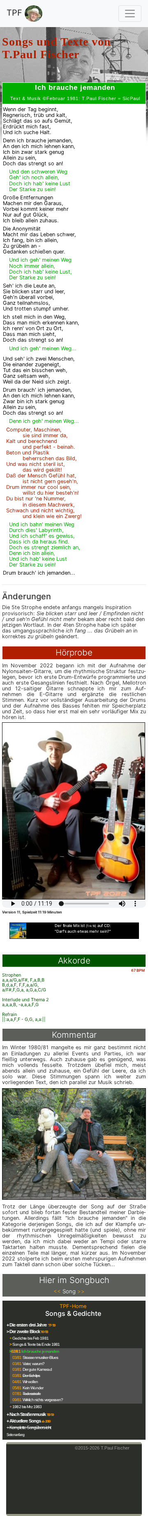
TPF (16, 13)
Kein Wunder (33, 1388)
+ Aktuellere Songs (24, 1420)
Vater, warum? (34, 1363)
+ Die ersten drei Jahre (27, 1324)
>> (81, 1291)
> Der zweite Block (23, 1331)
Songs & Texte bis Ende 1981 (36, 1344)
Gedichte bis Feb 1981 (30, 1338)
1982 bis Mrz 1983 (27, 1406)
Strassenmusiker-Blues (40, 1357)
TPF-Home (73, 1306)
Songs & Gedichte (73, 1313)
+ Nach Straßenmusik (26, 1414)
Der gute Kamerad (37, 1369)
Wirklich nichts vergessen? (43, 1399)
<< (57, 1291)
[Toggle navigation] (129, 13)
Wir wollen (30, 1381)
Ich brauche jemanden (40, 1351)
